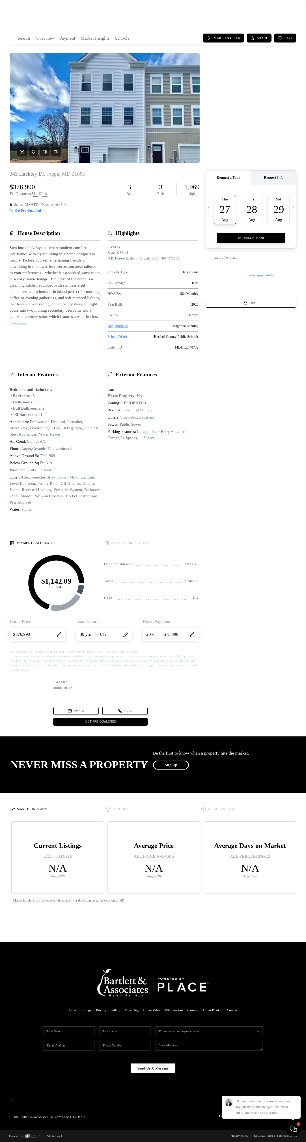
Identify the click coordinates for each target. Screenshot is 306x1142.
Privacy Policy (239, 1135)
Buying (101, 1010)
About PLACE (212, 1010)
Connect (233, 1010)
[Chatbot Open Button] (293, 1129)
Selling (115, 1010)
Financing (132, 1010)
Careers (192, 1010)
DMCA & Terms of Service (270, 1135)
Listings (85, 1010)
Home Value (151, 1010)
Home (71, 1010)
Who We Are (174, 1010)
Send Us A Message (153, 1068)
